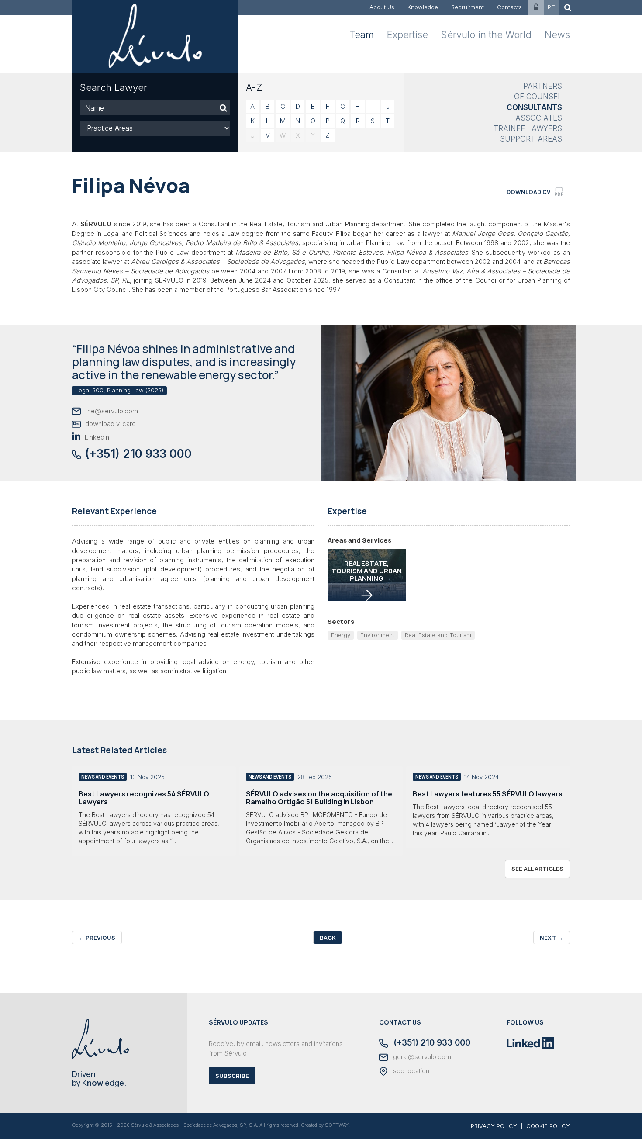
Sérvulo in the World (486, 34)
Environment (377, 634)
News (557, 34)
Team (361, 34)
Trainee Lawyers (528, 128)
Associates (538, 118)
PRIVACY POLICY (494, 1125)
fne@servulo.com (111, 411)
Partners (542, 86)
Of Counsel (538, 96)
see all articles (537, 868)
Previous (97, 938)
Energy (340, 634)
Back (328, 938)
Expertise (407, 34)
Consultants (534, 107)
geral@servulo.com (421, 1057)
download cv (528, 192)
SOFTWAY (337, 1125)
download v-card (110, 423)
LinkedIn (97, 437)
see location (410, 1071)
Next (551, 938)
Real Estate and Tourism (438, 634)
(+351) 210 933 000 (138, 453)
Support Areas (531, 139)
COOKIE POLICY (548, 1125)
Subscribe (232, 1076)
